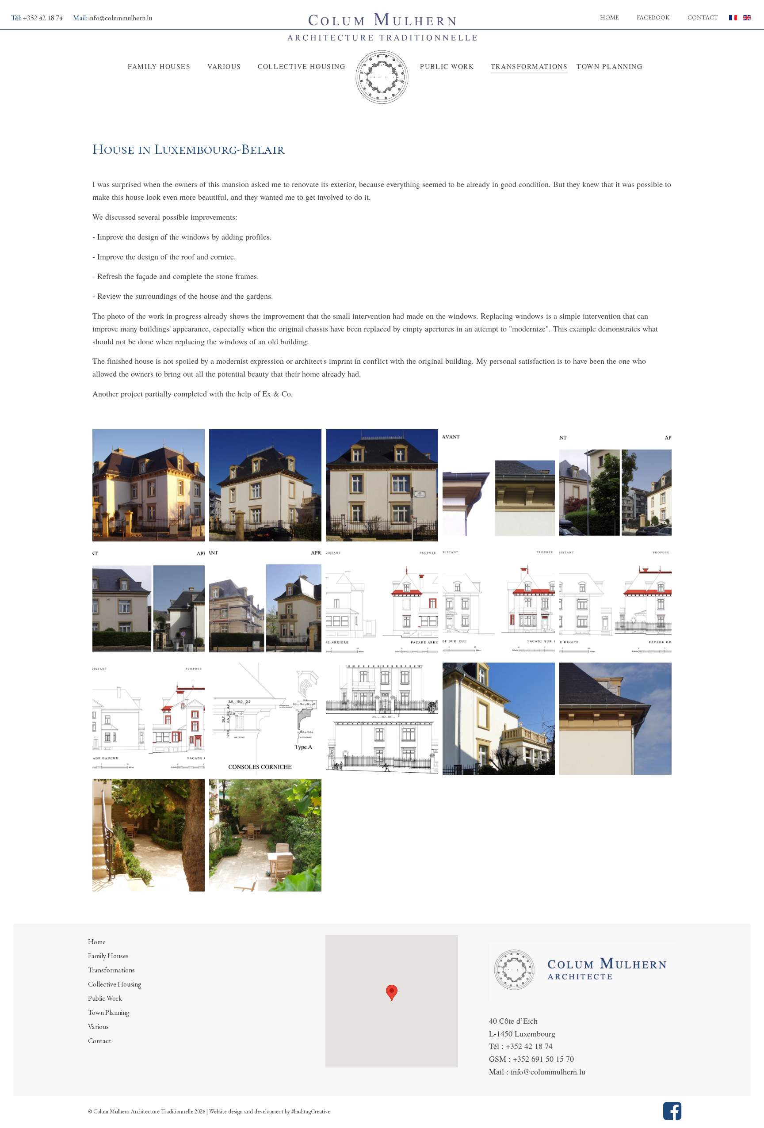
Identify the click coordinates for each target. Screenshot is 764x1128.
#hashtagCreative (310, 1111)
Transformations (111, 970)
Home (609, 17)
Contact (703, 17)
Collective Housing (114, 984)
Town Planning (109, 1012)
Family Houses (108, 955)
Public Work (105, 998)
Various (98, 1026)
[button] (391, 993)
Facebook (653, 17)
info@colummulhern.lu (120, 18)
